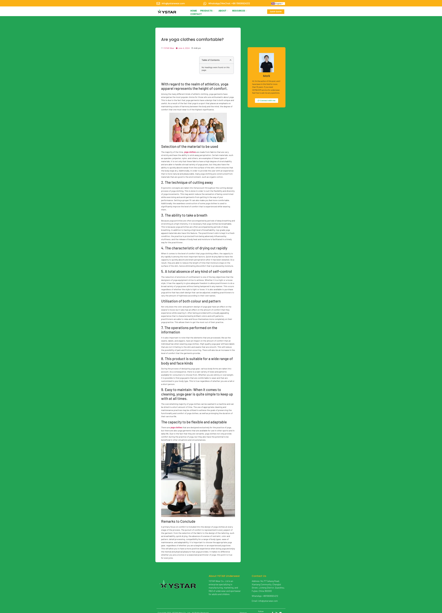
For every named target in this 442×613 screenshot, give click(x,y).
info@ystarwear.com (173, 3)
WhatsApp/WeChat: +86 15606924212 (229, 3)
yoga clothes (190, 152)
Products (206, 10)
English (278, 3)
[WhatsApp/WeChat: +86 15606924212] (205, 3)
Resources (238, 10)
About (222, 10)
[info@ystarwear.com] (158, 3)
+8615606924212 (270, 596)
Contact (196, 14)
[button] (230, 60)
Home (193, 10)
